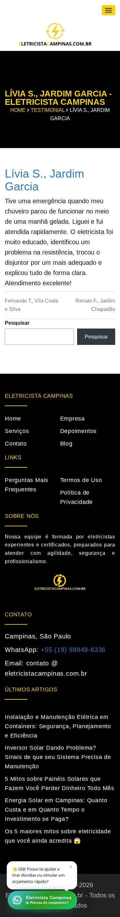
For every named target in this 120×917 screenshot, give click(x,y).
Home (18, 110)
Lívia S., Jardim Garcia (44, 180)
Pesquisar (17, 323)
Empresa (72, 418)
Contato (16, 443)
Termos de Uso (81, 480)
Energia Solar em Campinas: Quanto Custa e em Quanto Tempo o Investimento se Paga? (56, 809)
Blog (66, 443)
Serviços (17, 431)
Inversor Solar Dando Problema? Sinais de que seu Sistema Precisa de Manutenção (58, 757)
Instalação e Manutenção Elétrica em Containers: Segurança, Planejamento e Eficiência (58, 726)
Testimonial (48, 110)
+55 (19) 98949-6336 (73, 649)
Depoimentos (78, 431)
